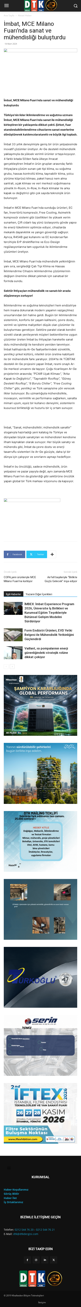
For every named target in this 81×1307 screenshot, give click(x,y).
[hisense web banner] (40, 705)
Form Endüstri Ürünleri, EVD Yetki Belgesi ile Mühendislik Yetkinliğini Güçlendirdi (49, 635)
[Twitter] (53, 1259)
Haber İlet (10, 1198)
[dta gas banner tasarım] (40, 909)
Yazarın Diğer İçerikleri (39, 594)
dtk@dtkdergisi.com (25, 1234)
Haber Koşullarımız (16, 1189)
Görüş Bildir (11, 1193)
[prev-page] (6, 666)
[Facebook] (27, 1259)
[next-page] (12, 666)
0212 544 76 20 (24, 1229)
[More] (52, 554)
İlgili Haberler (13, 594)
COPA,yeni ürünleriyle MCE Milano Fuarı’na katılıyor (20, 579)
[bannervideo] (40, 1113)
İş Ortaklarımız (13, 1202)
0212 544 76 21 (45, 1229)
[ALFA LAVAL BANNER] (40, 773)
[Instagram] (36, 1259)
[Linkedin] (44, 1259)
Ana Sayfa (9, 15)
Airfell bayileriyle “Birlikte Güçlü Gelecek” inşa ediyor (61, 579)
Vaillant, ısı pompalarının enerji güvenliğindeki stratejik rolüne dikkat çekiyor (46, 652)
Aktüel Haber (25, 15)
